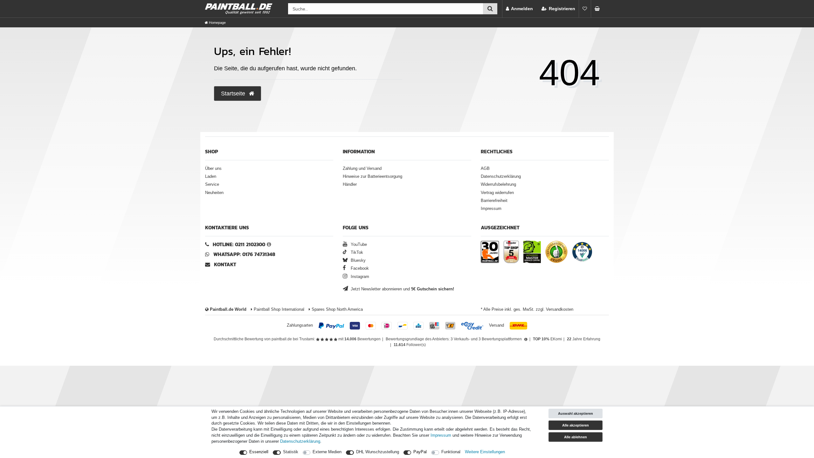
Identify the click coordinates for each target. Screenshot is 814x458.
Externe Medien (327, 452)
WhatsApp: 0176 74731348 (244, 254)
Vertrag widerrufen (497, 193)
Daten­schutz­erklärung (300, 441)
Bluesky (357, 260)
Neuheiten (214, 193)
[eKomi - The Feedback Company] (556, 253)
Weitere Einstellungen (485, 452)
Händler (350, 184)
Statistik (290, 452)
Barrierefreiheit (494, 200)
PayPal (420, 452)
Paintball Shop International (278, 309)
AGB (485, 168)
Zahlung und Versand (362, 168)
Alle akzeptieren (575, 425)
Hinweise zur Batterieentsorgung (372, 176)
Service (212, 184)
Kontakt (225, 264)
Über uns (213, 168)
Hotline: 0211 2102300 (239, 244)
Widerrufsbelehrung (498, 184)
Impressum (491, 208)
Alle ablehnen (575, 437)
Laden (210, 176)
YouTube (358, 244)
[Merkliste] (584, 8)
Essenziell (258, 452)
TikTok (356, 252)
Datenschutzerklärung (501, 176)
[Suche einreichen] (490, 8)
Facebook (359, 268)
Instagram (359, 276)
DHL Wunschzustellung (377, 452)
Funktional (450, 452)
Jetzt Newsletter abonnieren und (401, 289)
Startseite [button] (234, 93)
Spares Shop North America (336, 309)
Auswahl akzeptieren (575, 413)
